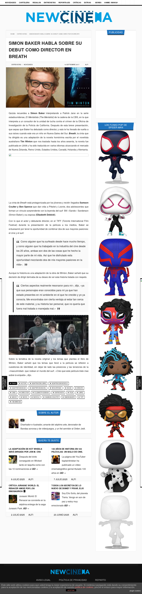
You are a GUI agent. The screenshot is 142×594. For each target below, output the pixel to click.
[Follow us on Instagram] (117, 2)
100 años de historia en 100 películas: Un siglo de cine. (67, 450)
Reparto (100, 580)
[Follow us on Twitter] (127, 2)
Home (13, 34)
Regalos (37, 2)
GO (35, 468)
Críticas (77, 2)
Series (98, 2)
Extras (87, 2)
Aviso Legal (43, 580)
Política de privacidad (73, 580)
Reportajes (64, 2)
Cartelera (24, 2)
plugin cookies (135, 591)
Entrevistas (50, 2)
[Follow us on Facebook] (122, 2)
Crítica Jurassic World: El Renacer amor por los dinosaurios (24, 488)
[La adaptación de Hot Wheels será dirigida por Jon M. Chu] (13, 459)
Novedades (10, 2)
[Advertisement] (115, 76)
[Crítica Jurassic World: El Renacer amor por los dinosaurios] (13, 498)
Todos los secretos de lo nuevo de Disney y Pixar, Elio (67, 487)
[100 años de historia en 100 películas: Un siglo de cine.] (55, 459)
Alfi (86, 65)
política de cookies (84, 587)
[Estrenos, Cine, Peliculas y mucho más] (71, 17)
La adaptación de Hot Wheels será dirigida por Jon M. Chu (25, 450)
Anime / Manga (111, 2)
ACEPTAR (71, 590)
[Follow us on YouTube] (131, 2)
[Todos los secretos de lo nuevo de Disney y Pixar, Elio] (55, 495)
